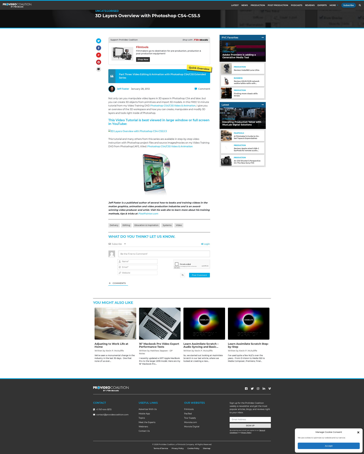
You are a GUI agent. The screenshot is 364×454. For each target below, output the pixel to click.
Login (206, 244)
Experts (322, 5)
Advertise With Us (148, 409)
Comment (204, 89)
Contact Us (144, 431)
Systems (167, 225)
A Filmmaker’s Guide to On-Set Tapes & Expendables (246, 137)
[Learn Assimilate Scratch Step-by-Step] (249, 323)
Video (179, 225)
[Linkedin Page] (264, 388)
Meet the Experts (147, 422)
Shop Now (143, 59)
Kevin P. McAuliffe (115, 351)
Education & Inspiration (147, 225)
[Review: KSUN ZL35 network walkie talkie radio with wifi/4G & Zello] (226, 81)
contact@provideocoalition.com (112, 414)
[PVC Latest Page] (263, 104)
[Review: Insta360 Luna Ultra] (226, 68)
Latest (235, 5)
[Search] (360, 5)
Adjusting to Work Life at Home (111, 345)
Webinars (143, 426)
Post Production (278, 5)
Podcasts (296, 5)
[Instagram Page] (258, 388)
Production (258, 5)
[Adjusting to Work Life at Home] (115, 323)
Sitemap (206, 448)
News (244, 5)
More (333, 5)
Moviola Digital (191, 426)
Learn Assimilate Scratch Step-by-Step (248, 345)
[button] (358, 432)
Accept (329, 445)
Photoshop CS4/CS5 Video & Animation (173, 105)
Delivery (114, 225)
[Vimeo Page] (269, 388)
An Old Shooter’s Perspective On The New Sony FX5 (247, 162)
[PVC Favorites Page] (263, 37)
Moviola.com (190, 422)
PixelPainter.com (148, 213)
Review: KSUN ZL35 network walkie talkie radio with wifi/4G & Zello (246, 83)
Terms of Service (161, 448)
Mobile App (144, 413)
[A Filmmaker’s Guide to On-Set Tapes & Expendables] (226, 136)
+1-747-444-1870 (103, 409)
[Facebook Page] (246, 388)
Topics (142, 418)
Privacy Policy (246, 433)
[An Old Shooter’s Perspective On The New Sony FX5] (226, 160)
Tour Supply (190, 418)
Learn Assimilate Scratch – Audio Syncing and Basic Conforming (201, 347)
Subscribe (348, 5)
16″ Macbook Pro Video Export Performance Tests (159, 345)
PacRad (188, 413)
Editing (126, 225)
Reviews (310, 5)
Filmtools (189, 409)
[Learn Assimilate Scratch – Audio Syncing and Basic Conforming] (204, 323)
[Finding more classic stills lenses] (226, 93)
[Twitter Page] (252, 388)
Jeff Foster (123, 89)
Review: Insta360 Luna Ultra (246, 70)
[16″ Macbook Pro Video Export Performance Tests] (160, 323)
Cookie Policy (193, 448)
